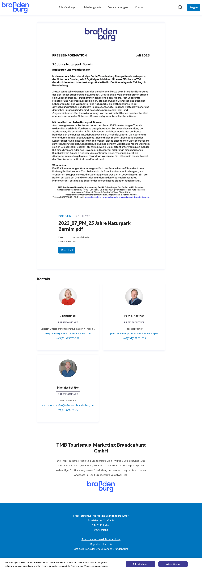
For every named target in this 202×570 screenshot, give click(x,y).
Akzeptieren (173, 564)
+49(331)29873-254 (68, 410)
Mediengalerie (92, 7)
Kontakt (139, 7)
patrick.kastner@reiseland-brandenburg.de (134, 333)
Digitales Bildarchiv (101, 544)
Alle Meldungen (68, 7)
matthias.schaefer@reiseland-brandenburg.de (68, 405)
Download (67, 250)
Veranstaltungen (118, 7)
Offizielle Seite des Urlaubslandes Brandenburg (101, 548)
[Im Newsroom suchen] (180, 7)
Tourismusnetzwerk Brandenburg (101, 539)
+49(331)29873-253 (134, 338)
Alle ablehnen (140, 564)
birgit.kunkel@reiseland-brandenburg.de (68, 333)
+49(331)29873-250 (68, 338)
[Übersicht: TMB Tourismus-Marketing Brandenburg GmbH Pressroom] (15, 7)
